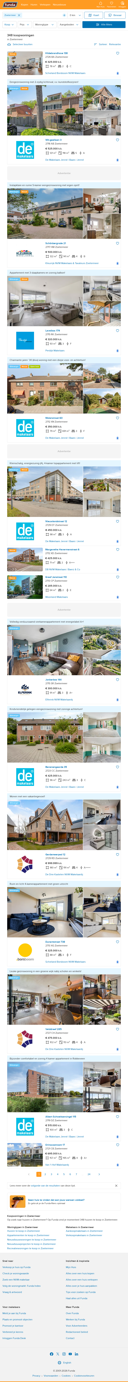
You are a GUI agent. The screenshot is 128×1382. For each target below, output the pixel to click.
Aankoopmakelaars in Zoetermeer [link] (84, 1231)
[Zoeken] (64, 15)
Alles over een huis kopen (80, 1273)
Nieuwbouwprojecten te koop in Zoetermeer (31, 1244)
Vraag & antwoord (12, 1292)
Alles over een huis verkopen (82, 1279)
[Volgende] (99, 1174)
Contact (70, 1338)
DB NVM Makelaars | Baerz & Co (62, 569)
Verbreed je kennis (12, 1332)
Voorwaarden (51, 1375)
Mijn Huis (71, 1267)
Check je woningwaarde (15, 1273)
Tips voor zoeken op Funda (81, 1292)
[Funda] (10, 4)
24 (89, 1174)
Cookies (66, 1375)
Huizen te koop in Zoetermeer (23, 1231)
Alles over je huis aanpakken (81, 1286)
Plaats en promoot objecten (17, 1319)
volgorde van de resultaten (45, 1185)
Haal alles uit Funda (76, 1298)
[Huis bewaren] (118, 53)
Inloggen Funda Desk (14, 1338)
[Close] (19, 15)
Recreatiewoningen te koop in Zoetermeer (30, 1248)
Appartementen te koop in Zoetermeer (28, 1235)
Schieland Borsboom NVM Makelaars (65, 73)
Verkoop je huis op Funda (16, 1267)
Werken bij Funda (75, 1319)
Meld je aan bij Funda (14, 1313)
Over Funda (72, 1313)
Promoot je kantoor (12, 1325)
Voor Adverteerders (76, 1325)
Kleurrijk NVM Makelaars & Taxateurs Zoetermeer (72, 263)
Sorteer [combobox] (110, 44)
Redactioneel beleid (77, 1332)
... (83, 1174)
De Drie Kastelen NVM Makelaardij (64, 874)
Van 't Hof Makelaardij (57, 1164)
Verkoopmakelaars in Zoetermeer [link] (84, 1235)
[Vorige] (29, 1174)
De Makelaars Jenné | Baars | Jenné (64, 159)
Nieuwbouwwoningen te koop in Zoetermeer (31, 1239)
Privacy (36, 1375)
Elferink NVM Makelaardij (59, 699)
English (67, 1362)
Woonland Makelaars (56, 597)
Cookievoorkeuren (84, 1375)
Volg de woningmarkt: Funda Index (21, 1286)
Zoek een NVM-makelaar (16, 1279)
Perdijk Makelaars (54, 350)
